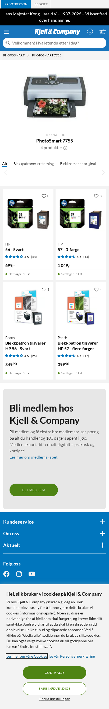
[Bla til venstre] (6, 172)
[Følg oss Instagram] (19, 573)
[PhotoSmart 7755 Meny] (62, 55)
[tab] (16, 4)
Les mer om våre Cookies (26, 656)
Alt (4, 163)
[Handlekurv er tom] (102, 31)
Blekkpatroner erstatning (33, 163)
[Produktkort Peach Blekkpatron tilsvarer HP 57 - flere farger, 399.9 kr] (81, 307)
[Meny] (6, 31)
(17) (86, 356)
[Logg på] (90, 31)
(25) (34, 356)
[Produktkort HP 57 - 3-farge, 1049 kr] (81, 214)
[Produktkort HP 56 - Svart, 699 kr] (28, 214)
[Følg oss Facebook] (6, 573)
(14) (86, 257)
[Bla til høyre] (103, 172)
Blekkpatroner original (78, 163)
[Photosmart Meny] (28, 55)
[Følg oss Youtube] (32, 573)
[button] (65, 147)
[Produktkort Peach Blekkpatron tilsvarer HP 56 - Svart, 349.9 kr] (28, 307)
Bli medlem (33, 490)
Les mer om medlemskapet (34, 457)
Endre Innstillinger (54, 699)
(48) (34, 257)
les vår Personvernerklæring (72, 656)
